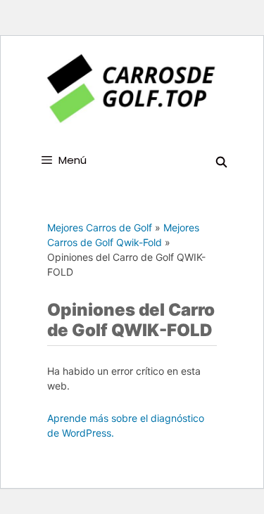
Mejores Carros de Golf (99, 227)
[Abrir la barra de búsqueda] (221, 162)
